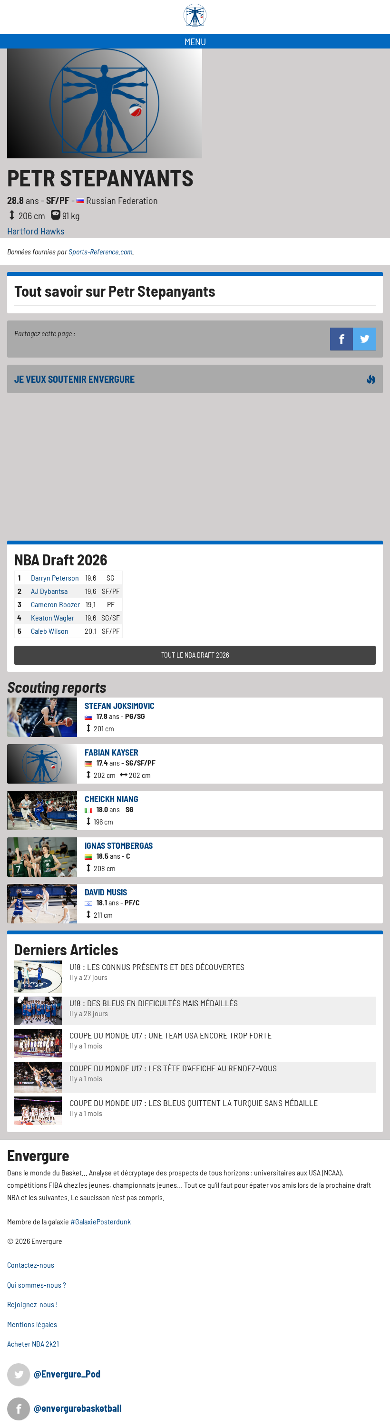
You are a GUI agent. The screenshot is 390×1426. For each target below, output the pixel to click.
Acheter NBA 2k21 (33, 1343)
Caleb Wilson (49, 630)
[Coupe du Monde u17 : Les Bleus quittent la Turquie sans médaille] (38, 1110)
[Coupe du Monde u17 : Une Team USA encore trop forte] (38, 1042)
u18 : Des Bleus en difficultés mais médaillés (153, 1003)
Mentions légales (32, 1324)
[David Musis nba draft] (42, 902)
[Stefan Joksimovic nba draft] (42, 716)
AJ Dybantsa (49, 590)
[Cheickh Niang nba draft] (42, 809)
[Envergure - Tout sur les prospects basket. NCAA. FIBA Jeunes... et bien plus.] (195, 15)
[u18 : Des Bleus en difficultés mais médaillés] (38, 1010)
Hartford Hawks (36, 230)
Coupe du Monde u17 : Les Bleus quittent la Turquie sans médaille (193, 1102)
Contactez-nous (30, 1264)
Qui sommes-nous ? (36, 1284)
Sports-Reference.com (100, 251)
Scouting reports (56, 687)
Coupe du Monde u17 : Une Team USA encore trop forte (170, 1035)
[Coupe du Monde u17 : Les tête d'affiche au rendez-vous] (38, 1076)
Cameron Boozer (55, 604)
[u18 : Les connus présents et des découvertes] (38, 975)
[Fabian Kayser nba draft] (42, 762)
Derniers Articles (66, 949)
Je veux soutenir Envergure (74, 379)
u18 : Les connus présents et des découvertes (156, 966)
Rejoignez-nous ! (32, 1304)
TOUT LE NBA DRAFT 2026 (195, 655)
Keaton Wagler (52, 617)
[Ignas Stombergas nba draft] (42, 856)
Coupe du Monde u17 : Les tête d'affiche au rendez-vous (173, 1068)
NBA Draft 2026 (60, 559)
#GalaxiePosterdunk (100, 1221)
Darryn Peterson (55, 577)
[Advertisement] (195, 467)
